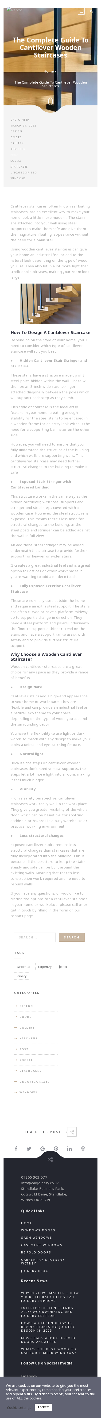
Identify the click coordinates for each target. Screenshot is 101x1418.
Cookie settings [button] (19, 1407)
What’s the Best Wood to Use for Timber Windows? (49, 1351)
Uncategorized (24, 172)
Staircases (19, 166)
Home (48, 71)
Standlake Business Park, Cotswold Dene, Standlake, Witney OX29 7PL (44, 1194)
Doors (16, 137)
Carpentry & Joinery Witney (43, 1261)
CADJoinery (20, 119)
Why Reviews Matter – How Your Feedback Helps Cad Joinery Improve (50, 1297)
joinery (22, 976)
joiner (63, 967)
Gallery (17, 143)
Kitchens (18, 149)
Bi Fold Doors (36, 1252)
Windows (18, 178)
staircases (20, 768)
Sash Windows (36, 1237)
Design (16, 131)
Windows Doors (38, 1230)
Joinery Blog (35, 1271)
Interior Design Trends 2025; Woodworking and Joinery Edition (47, 1312)
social (16, 160)
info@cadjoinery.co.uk (40, 1182)
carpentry (45, 967)
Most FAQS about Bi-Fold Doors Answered (48, 1340)
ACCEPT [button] (43, 1407)
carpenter (24, 967)
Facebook (29, 1376)
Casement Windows (42, 1245)
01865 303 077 (34, 1177)
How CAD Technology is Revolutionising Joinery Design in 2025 (48, 1327)
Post (14, 155)
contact (17, 915)
